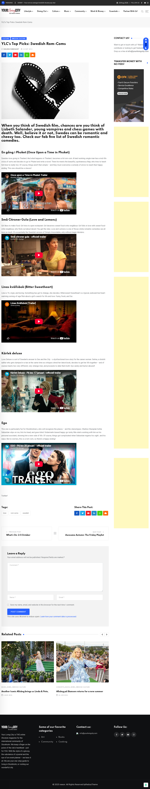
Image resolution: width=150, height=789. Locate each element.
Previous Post (15, 532)
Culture (55, 11)
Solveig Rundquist (11, 49)
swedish (26, 513)
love (4, 513)
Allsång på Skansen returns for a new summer (79, 691)
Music (66, 11)
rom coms (14, 513)
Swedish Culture (19, 687)
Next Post (97, 532)
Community (80, 11)
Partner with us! (130, 11)
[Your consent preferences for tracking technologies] (146, 785)
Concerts (60, 687)
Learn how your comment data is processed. (58, 616)
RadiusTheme (92, 784)
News (9, 687)
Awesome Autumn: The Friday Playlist (84, 535)
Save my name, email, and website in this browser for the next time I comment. (42, 605)
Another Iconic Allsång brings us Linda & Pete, (24, 691)
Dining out (42, 11)
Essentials (113, 11)
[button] (102, 634)
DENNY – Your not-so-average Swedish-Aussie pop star (36, 3)
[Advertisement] (131, 162)
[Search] (142, 11)
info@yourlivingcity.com (88, 733)
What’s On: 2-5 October (18, 535)
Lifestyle (27, 11)
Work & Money (97, 11)
